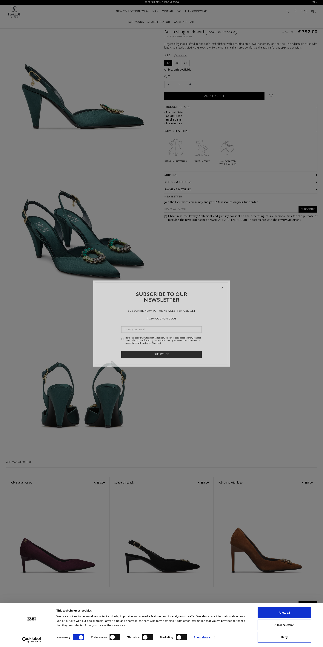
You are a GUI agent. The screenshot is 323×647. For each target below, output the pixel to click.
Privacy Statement (146, 338)
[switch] (115, 637)
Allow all (284, 612)
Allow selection (284, 624)
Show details (202, 637)
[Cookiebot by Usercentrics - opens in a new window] (31, 640)
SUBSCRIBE (161, 354)
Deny (284, 637)
